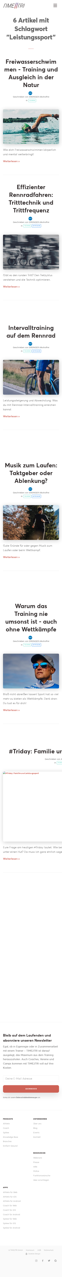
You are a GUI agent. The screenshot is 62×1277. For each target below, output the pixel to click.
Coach (6, 1128)
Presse (36, 1162)
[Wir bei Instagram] (36, 1261)
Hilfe (35, 1166)
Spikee (6, 1132)
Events (36, 1132)
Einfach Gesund (10, 1146)
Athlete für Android (12, 1201)
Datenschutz (48, 1250)
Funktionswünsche (41, 1175)
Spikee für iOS (9, 1223)
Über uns (37, 1123)
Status (36, 1171)
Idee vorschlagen (41, 1180)
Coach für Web (10, 1205)
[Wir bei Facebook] (43, 1261)
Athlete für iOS (10, 1196)
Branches (7, 1141)
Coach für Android (11, 1214)
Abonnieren (31, 1089)
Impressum (30, 1250)
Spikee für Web (10, 1219)
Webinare (37, 1158)
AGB (39, 1250)
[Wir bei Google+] (55, 1261)
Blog (35, 1128)
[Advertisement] (31, 914)
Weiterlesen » (11, 161)
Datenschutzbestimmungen (27, 1097)
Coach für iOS (9, 1210)
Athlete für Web (10, 1192)
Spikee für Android (11, 1228)
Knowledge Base (10, 1137)
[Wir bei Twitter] (49, 1261)
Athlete (6, 1123)
